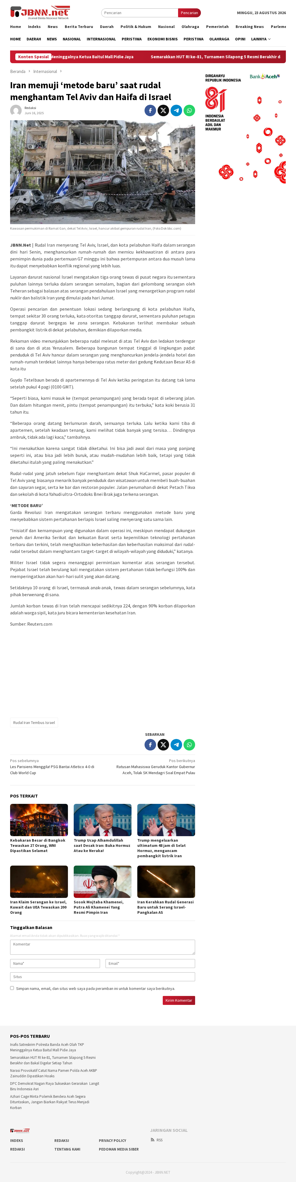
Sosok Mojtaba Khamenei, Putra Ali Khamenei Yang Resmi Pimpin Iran (98, 907)
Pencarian (189, 12)
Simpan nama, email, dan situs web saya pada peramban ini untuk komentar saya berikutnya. (95, 988)
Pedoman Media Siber (119, 1149)
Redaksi (61, 1140)
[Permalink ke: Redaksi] (16, 109)
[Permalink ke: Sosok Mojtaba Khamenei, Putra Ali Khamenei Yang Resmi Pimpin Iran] (103, 882)
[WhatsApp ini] (189, 110)
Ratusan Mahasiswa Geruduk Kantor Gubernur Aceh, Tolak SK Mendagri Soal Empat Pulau (155, 766)
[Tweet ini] (163, 110)
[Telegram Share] (176, 110)
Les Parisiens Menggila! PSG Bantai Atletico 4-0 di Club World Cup (52, 766)
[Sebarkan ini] (150, 110)
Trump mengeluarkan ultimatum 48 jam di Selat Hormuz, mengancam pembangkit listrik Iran (161, 848)
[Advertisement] (102, 672)
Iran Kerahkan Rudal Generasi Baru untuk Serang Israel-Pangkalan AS (165, 907)
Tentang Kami (67, 1149)
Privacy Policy (112, 1140)
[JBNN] (40, 12)
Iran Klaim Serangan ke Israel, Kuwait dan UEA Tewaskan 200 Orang (38, 907)
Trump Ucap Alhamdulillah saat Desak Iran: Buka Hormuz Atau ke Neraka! (102, 845)
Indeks (16, 1140)
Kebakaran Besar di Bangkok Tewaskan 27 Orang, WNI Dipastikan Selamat (37, 845)
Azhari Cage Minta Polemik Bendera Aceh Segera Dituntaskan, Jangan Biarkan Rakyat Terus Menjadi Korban (49, 1102)
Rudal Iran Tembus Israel (34, 722)
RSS (159, 1140)
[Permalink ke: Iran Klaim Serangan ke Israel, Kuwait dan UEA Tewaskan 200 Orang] (39, 882)
